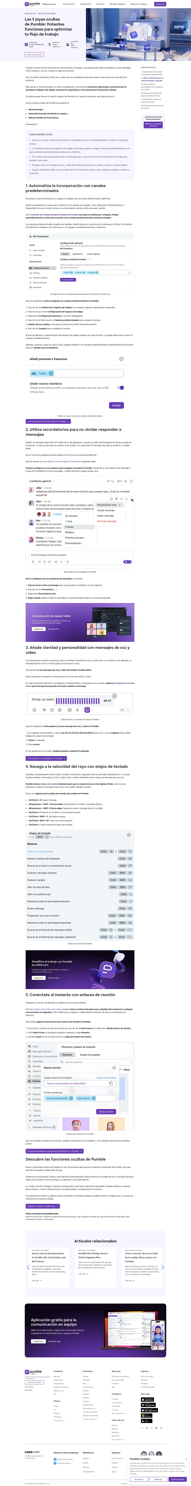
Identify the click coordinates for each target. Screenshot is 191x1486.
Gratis (56, 1406)
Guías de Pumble (118, 1380)
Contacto (144, 1380)
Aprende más (53, 629)
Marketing (115, 1432)
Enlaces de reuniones (90, 1415)
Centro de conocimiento (120, 1376)
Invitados (86, 1398)
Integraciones (59, 1383)
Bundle (85, 1463)
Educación (115, 1436)
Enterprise (57, 1417)
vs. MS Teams (117, 1403)
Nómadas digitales (117, 4)
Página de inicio (49, 4)
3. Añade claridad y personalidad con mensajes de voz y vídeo (152, 86)
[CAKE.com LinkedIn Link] (146, 1428)
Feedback (144, 1383)
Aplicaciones (58, 1380)
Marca (114, 1472)
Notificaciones (88, 1387)
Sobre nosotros (117, 1458)
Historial (86, 1391)
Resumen (57, 1376)
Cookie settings (177, 1479)
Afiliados (115, 1467)
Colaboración (85, 4)
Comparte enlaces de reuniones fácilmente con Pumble (53, 1151)
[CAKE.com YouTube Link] (156, 1428)
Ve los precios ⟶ (59, 1420)
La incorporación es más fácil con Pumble (47, 421)
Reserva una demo (34, 54)
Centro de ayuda (147, 1376)
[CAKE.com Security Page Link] (144, 1454)
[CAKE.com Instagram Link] (161, 1428)
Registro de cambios (61, 1387)
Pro (55, 1410)
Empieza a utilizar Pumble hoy (41, 1206)
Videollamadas (88, 1405)
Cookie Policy (148, 1471)
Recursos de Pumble (47, 13)
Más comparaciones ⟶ (119, 1413)
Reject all (158, 1479)
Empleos (115, 1463)
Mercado (86, 1467)
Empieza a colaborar (153, 125)
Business (57, 1413)
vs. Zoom (115, 1410)
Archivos (86, 1394)
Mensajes (86, 1380)
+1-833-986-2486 (147, 1387)
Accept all (139, 1479)
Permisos (86, 1401)
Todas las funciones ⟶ (90, 1419)
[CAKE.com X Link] (151, 1428)
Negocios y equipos (138, 4)
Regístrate (160, 4)
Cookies (124, 1483)
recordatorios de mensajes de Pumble (60, 461)
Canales (86, 1376)
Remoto (114, 1425)
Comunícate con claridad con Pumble (45, 758)
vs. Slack (115, 1399)
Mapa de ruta (58, 1391)
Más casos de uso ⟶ (118, 1439)
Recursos (100, 4)
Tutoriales (115, 1383)
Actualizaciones (88, 1472)
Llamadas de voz (89, 1408)
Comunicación (69, 4)
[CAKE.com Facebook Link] (142, 1428)
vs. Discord (116, 1406)
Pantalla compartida (90, 1412)
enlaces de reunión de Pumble (47, 1009)
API (55, 1394)
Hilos (84, 1383)
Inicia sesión (29, 1387)
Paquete (86, 1458)
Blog (113, 1387)
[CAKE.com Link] (37, 1452)
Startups (115, 1429)
